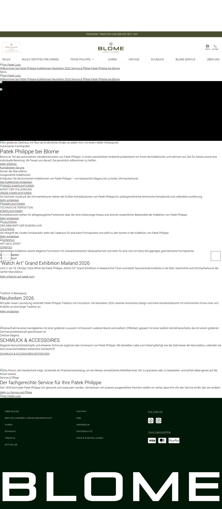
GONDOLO (6, 247)
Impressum (83, 425)
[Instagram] (158, 420)
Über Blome (12, 411)
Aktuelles (11, 444)
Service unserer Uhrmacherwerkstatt (29, 418)
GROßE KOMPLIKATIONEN (16, 193)
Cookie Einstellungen (89, 438)
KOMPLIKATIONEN (11, 211)
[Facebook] (150, 420)
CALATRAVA (7, 229)
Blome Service (185, 59)
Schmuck (157, 59)
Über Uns (213, 59)
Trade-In (10, 438)
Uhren (112, 59)
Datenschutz (84, 431)
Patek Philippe (80, 59)
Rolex (6, 59)
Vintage (134, 59)
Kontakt (81, 411)
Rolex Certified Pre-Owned (40, 59)
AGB (78, 418)
